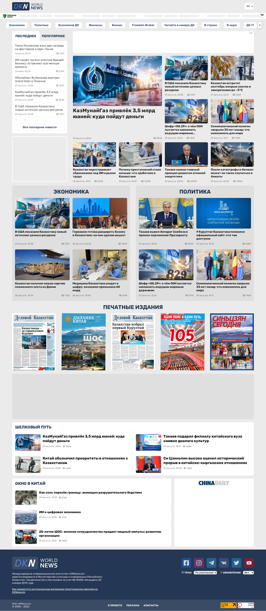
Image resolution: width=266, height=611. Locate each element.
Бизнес (117, 25)
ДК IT (250, 25)
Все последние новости (40, 127)
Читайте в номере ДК (179, 25)
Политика (41, 25)
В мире (232, 25)
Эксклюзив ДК (68, 25)
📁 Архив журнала (182, 367)
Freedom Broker (143, 25)
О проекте (115, 605)
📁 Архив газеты (34, 367)
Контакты (151, 605)
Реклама (132, 605)
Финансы (95, 25)
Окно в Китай (30, 483)
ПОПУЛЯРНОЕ (53, 36)
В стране (210, 25)
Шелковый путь (33, 427)
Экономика (17, 25)
